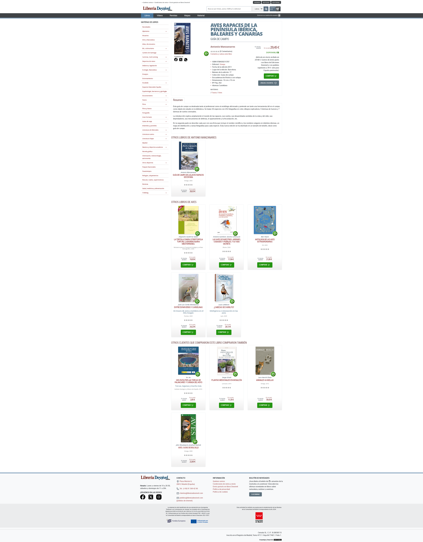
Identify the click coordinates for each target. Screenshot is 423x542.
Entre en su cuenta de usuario (267, 15)
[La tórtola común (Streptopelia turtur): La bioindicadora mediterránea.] (188, 220)
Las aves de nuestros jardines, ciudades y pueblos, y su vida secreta (227, 241)
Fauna (214, 92)
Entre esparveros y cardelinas (188, 307)
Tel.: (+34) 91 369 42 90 (188, 488)
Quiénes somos (148, 2)
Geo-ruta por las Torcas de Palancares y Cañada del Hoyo (188, 381)
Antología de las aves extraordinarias (265, 240)
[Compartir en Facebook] (176, 59)
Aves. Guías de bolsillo (188, 447)
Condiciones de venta (161, 2)
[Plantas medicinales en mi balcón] (226, 361)
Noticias (266, 2)
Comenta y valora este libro (221, 54)
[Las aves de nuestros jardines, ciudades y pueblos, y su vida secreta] (226, 220)
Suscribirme (255, 494)
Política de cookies (220, 492)
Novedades (146, 27)
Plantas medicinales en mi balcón (226, 380)
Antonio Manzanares (223, 46)
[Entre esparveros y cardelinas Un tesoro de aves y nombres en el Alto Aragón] (188, 288)
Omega (222, 64)
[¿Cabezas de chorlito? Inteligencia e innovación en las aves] (224, 288)
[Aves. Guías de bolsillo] (188, 428)
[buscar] (266, 8)
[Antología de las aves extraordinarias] (265, 220)
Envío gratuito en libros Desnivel (180, 2)
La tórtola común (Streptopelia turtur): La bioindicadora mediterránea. (188, 241)
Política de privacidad (221, 489)
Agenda (257, 2)
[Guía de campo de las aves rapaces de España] (188, 155)
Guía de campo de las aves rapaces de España (188, 176)
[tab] (178, 100)
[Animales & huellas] (264, 361)
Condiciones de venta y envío (224, 484)
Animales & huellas (265, 380)
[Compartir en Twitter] (181, 59)
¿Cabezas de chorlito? (224, 307)
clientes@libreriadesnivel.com (191, 493)
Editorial (276, 2)
